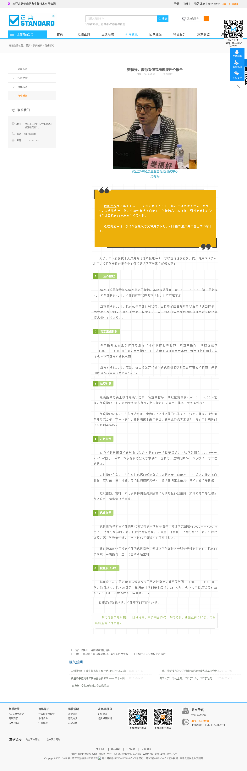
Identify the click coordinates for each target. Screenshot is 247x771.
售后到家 (13, 718)
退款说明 (73, 709)
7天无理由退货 (16, 714)
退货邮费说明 (105, 718)
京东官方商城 (53, 739)
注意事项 (43, 723)
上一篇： (90, 650)
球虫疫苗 (90, 24)
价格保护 (43, 709)
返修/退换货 (105, 709)
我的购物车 (193, 18)
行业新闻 (49, 45)
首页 (60, 34)
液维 (106, 24)
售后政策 (14, 709)
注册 (185, 3)
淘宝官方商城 (33, 739)
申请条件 (43, 718)
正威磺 (113, 24)
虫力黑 (99, 24)
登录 (176, 3)
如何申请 (102, 714)
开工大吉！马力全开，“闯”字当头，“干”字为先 (186, 678)
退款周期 (72, 723)
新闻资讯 (37, 45)
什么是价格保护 (46, 714)
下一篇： (118, 653)
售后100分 (14, 723)
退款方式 (72, 718)
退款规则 (72, 714)
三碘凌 (121, 24)
